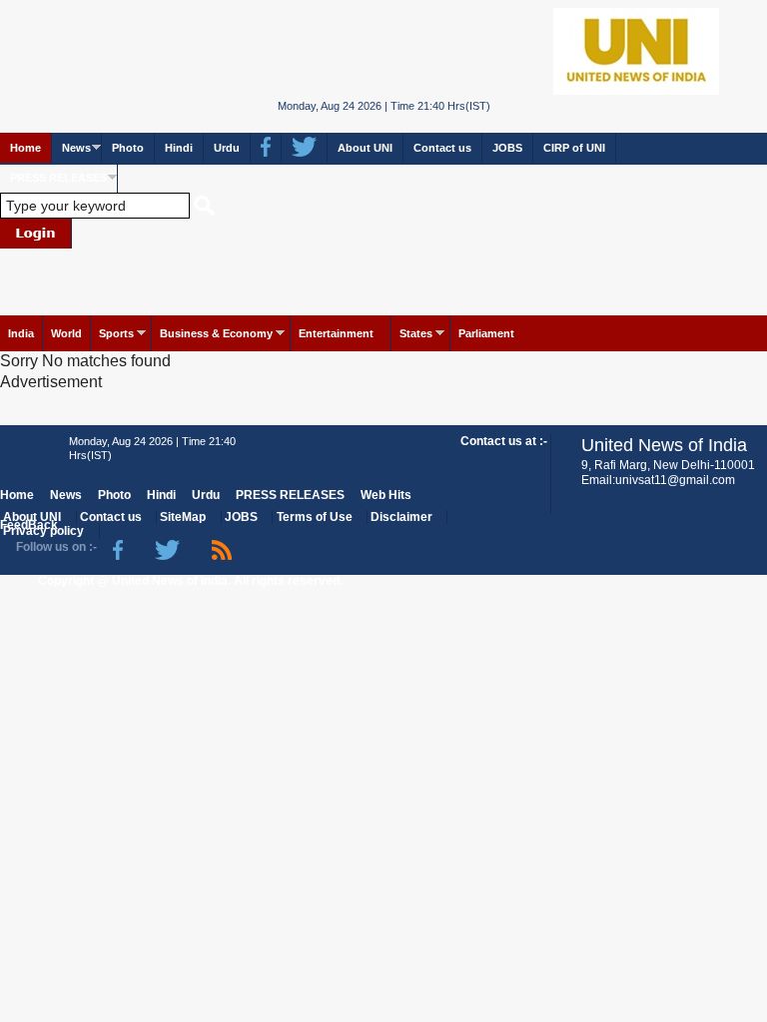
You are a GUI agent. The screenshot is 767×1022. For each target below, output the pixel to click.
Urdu (227, 148)
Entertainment (336, 333)
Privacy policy (43, 531)
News (76, 148)
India (21, 333)
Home (25, 148)
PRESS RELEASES (58, 178)
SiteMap (183, 517)
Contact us (442, 148)
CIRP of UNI (574, 148)
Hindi (179, 148)
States (415, 333)
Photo (128, 148)
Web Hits (386, 495)
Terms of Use (315, 517)
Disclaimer (401, 517)
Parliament (486, 333)
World (66, 333)
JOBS (507, 148)
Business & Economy (216, 333)
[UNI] (384, 49)
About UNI (365, 148)
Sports (116, 333)
